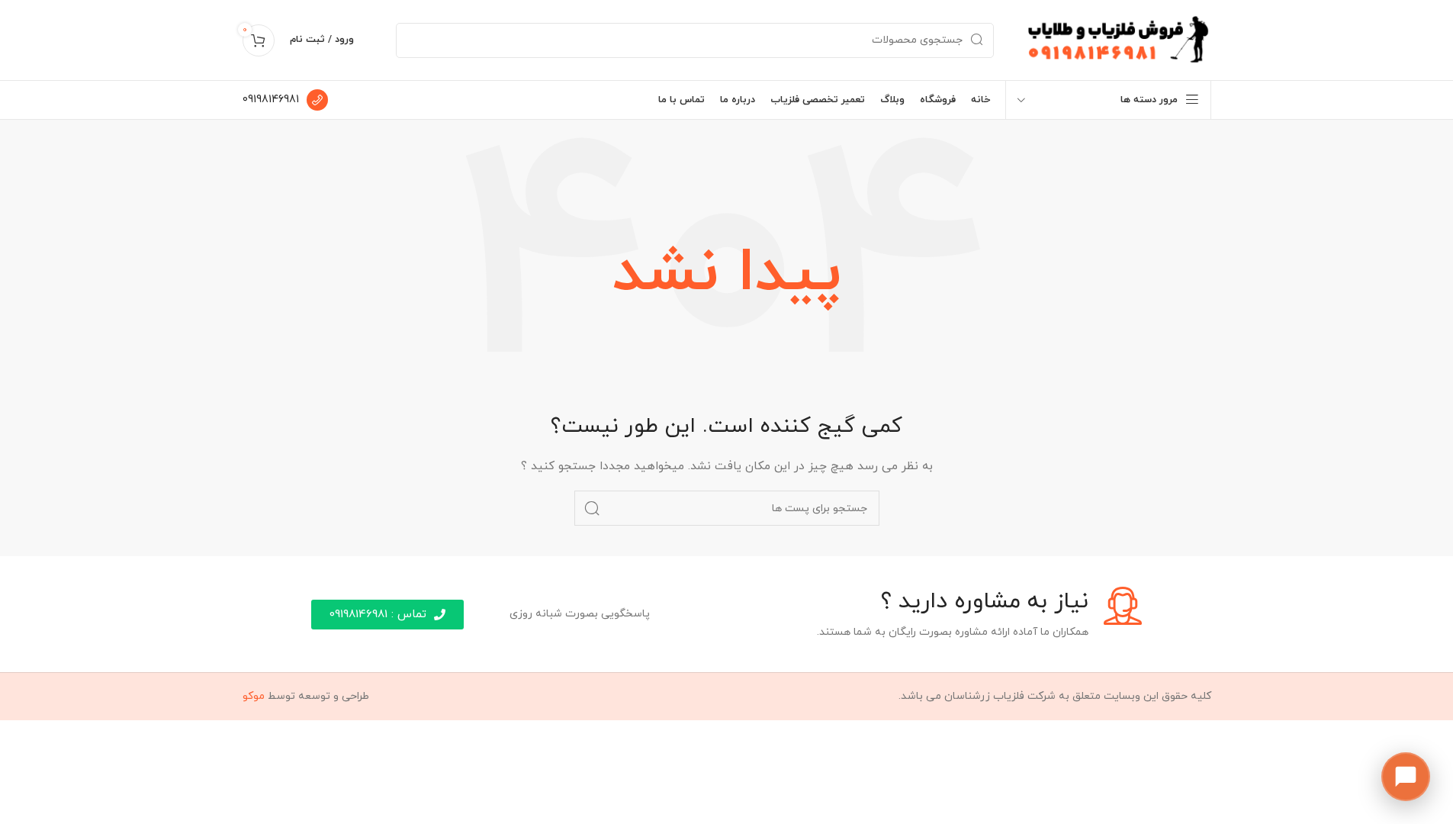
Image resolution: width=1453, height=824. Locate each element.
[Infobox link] (285, 100)
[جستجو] (591, 508)
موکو (254, 696)
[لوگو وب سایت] (1117, 39)
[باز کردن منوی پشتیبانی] (1405, 776)
